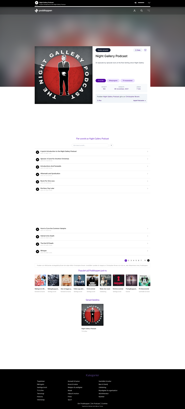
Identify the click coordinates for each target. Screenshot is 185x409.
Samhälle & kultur (105, 381)
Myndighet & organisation (108, 390)
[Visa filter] (111, 145)
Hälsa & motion (73, 393)
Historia (40, 397)
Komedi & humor (74, 381)
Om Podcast (95, 403)
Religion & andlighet (75, 387)
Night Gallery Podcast (111, 97)
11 (145, 260)
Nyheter (101, 397)
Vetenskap (41, 400)
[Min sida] (134, 10)
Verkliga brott (42, 387)
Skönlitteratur (104, 393)
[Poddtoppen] (43, 10)
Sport (70, 400)
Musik (70, 390)
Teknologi (40, 393)
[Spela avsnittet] (37, 152)
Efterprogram (113, 80)
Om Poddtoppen (84, 403)
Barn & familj (103, 384)
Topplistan (41, 381)
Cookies (104, 403)
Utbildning (102, 387)
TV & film (101, 80)
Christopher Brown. (133, 97)
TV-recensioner (127, 80)
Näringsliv (40, 384)
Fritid (70, 397)
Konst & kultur (73, 384)
